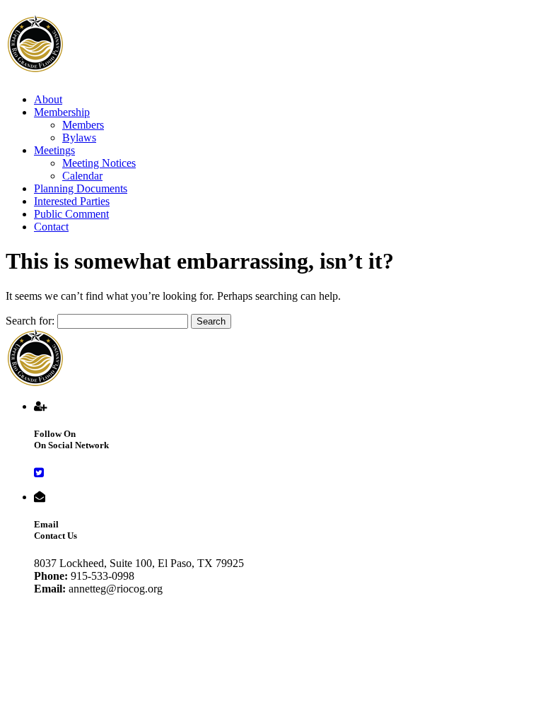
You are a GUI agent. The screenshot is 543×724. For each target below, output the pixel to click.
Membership (62, 112)
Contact (51, 227)
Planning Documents (80, 188)
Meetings (54, 150)
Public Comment (71, 214)
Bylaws (79, 138)
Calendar (82, 176)
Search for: (30, 321)
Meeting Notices (99, 163)
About (48, 99)
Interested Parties (72, 201)
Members (83, 125)
